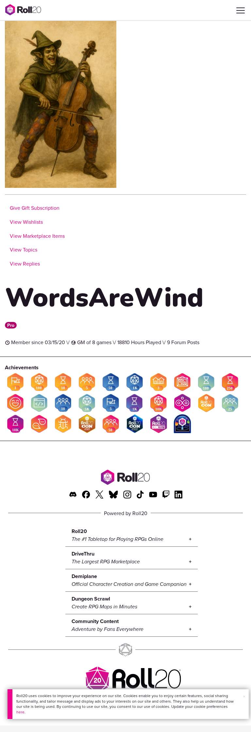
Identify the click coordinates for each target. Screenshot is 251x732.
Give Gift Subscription (34, 207)
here (20, 712)
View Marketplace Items (37, 235)
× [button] (244, 696)
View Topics (23, 249)
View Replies (25, 263)
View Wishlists (26, 221)
